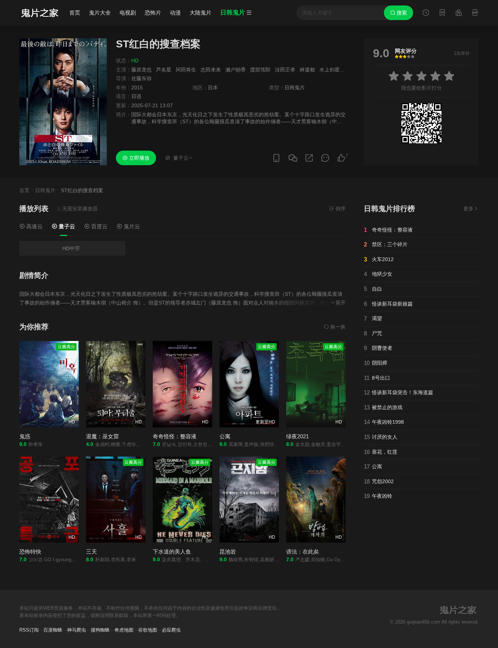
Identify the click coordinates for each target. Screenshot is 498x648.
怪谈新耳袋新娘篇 (388, 304)
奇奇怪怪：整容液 (175, 436)
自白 (373, 289)
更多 (468, 209)
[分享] (309, 158)
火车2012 (379, 259)
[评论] (325, 158)
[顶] (341, 158)
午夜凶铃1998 (384, 422)
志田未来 (211, 70)
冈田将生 (186, 70)
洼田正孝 (285, 70)
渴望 (373, 318)
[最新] (442, 13)
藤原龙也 (141, 70)
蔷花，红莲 (380, 452)
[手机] (276, 158)
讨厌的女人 (380, 437)
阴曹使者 (378, 348)
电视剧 (128, 12)
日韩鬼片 (45, 190)
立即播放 (138, 158)
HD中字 (71, 248)
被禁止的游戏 (383, 407)
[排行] (458, 13)
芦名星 (163, 70)
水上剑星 (329, 70)
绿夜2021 (297, 436)
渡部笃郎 (260, 70)
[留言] (475, 13)
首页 (74, 12)
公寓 (224, 436)
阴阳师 (375, 363)
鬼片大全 (100, 12)
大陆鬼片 (200, 12)
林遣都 (307, 70)
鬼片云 (131, 226)
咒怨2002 (379, 481)
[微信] (292, 158)
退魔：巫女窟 (102, 436)
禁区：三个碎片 (386, 244)
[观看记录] (425, 13)
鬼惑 (24, 436)
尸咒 (373, 333)
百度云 (99, 226)
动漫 (175, 12)
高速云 (34, 226)
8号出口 (377, 378)
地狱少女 (378, 274)
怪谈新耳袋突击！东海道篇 (398, 392)
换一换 (337, 327)
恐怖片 (153, 12)
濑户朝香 (235, 70)
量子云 (66, 226)
